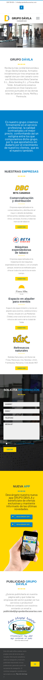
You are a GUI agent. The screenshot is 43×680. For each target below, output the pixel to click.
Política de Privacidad (25, 443)
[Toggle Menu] (38, 18)
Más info (18, 674)
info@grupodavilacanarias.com (26, 2)
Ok (35, 664)
